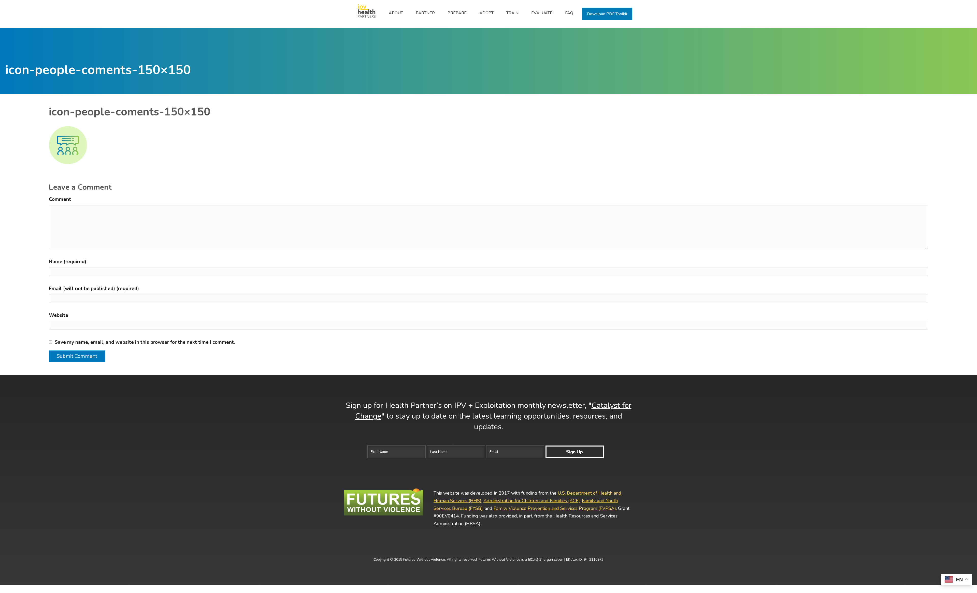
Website (58, 315)
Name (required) (67, 261)
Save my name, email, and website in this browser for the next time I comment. (145, 342)
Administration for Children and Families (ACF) (531, 501)
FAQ (569, 13)
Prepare (457, 13)
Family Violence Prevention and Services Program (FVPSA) (555, 508)
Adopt (486, 13)
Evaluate (541, 13)
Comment (60, 199)
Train (512, 13)
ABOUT (396, 13)
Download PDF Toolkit (607, 14)
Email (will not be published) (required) (94, 288)
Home (364, 13)
